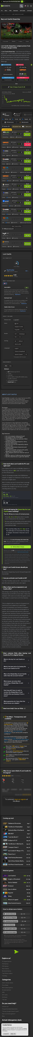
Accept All (5, 1033)
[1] (3, 779)
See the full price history (22, 552)
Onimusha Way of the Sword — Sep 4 (16, 830)
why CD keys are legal (10, 738)
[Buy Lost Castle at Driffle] (5, 150)
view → (27, 270)
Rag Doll (16, 893)
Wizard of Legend (16, 899)
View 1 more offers (16, 226)
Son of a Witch (16, 889)
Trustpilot (11, 749)
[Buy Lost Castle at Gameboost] (5, 201)
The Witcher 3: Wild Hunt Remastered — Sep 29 (16, 844)
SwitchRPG (7, 287)
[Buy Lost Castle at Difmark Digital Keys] (6, 132)
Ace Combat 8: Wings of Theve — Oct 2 (16, 850)
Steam (11, 46)
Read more (17, 294)
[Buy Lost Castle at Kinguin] (5, 184)
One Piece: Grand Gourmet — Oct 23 (16, 864)
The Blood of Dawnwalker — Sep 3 (16, 827)
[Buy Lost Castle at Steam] (5, 233)
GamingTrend (8, 298)
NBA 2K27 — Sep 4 (16, 833)
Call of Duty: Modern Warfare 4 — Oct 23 (16, 861)
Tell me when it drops (18, 546)
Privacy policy (5, 1035)
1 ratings (16, 276)
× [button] (24, 1)
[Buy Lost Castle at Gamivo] (5, 142)
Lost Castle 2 (16, 875)
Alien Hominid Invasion (16, 903)
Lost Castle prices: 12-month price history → (21, 105)
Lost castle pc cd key (18, 14)
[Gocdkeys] (5, 6)
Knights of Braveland (16, 879)
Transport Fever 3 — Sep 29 (16, 847)
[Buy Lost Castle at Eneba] (5, 159)
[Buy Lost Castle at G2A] (5, 167)
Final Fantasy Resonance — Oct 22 (16, 857)
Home (2, 14)
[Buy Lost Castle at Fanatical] (5, 241)
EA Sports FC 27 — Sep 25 (16, 840)
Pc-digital (8, 14)
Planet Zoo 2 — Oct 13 (16, 854)
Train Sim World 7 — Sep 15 (16, 837)
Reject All (13, 1033)
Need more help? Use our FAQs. (13, 708)
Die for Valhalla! (16, 882)
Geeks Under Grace (9, 307)
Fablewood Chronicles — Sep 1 (16, 823)
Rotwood (16, 886)
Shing (16, 896)
